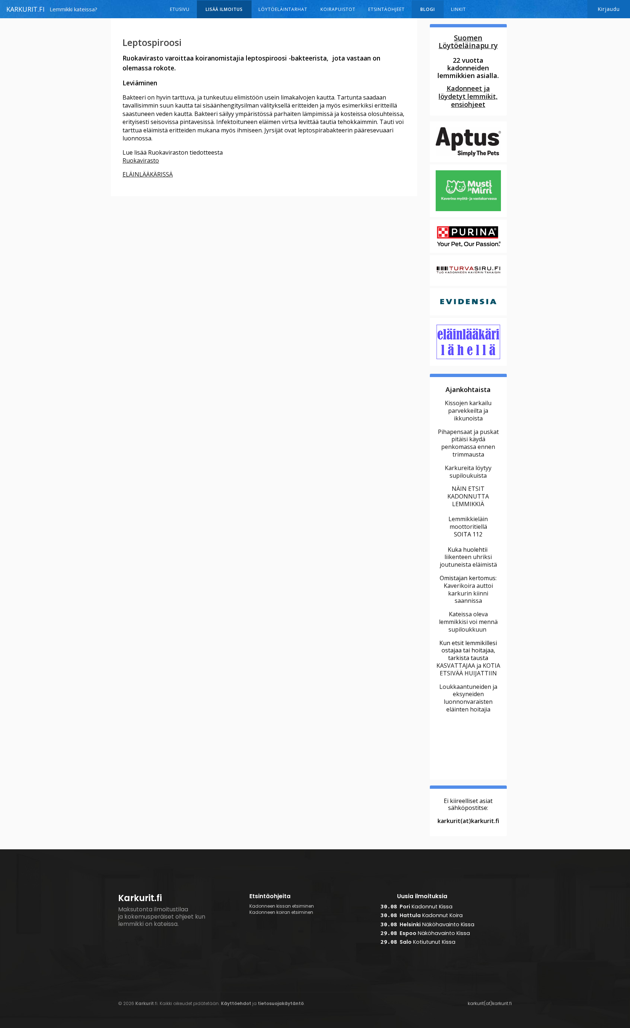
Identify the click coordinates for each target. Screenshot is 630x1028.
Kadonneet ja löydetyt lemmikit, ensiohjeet (468, 96)
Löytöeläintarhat (282, 9)
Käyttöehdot (236, 1003)
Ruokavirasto (140, 160)
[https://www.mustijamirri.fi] (468, 216)
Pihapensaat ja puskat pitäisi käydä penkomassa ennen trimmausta (468, 443)
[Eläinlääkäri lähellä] (468, 365)
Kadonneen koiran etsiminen (281, 912)
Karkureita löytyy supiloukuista (468, 472)
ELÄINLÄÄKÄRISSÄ (147, 174)
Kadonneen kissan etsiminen (281, 906)
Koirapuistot (337, 9)
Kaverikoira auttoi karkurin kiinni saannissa (468, 593)
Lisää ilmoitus (224, 9)
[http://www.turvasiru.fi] (468, 285)
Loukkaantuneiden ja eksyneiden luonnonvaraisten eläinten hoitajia (468, 698)
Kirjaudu (609, 8)
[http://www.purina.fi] (468, 252)
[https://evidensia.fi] (468, 314)
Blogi (427, 9)
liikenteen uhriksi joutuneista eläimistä (468, 561)
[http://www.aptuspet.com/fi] (468, 161)
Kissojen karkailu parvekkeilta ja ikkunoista (468, 410)
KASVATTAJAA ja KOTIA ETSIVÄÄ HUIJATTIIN (468, 669)
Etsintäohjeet (386, 9)
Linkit (458, 9)
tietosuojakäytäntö (281, 1003)
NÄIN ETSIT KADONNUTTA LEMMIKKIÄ (468, 496)
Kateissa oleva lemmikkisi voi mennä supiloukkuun (468, 621)
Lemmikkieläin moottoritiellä (468, 523)
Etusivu (180, 9)
